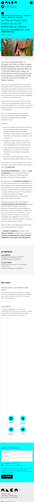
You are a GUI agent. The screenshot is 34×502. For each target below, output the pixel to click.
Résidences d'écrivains (15, 17)
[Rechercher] (31, 2)
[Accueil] (11, 4)
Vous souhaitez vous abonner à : (9, 463)
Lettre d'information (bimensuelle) (9, 465)
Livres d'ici (21, 465)
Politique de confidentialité (9, 472)
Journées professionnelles (13, 15)
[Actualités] (2, 13)
